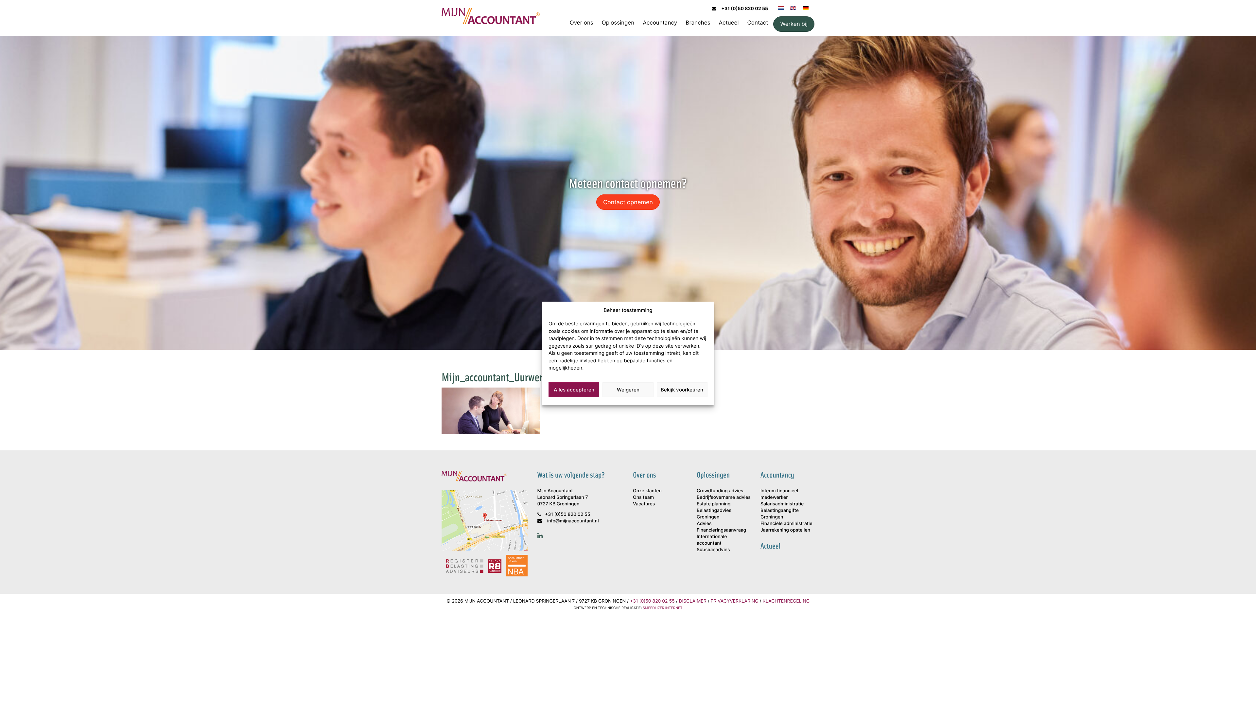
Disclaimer (692, 601)
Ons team (643, 497)
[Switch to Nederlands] (781, 7)
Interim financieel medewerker (779, 494)
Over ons (581, 23)
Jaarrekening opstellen (785, 530)
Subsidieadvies (713, 550)
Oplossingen (618, 23)
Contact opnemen (628, 202)
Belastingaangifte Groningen (779, 513)
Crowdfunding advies (720, 491)
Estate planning (713, 504)
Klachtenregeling (786, 601)
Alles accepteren (574, 389)
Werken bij (794, 24)
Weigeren (628, 389)
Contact (757, 23)
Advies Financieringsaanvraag (721, 526)
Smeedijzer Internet (662, 608)
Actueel (729, 23)
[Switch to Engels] (793, 7)
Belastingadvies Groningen (714, 513)
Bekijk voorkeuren (682, 389)
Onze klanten (647, 491)
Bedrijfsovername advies (724, 497)
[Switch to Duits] (805, 7)
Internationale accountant (712, 540)
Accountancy (660, 23)
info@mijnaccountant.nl (573, 521)
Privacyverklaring (735, 601)
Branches (698, 23)
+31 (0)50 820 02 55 (745, 9)
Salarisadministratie (782, 504)
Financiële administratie (786, 523)
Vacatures (644, 504)
